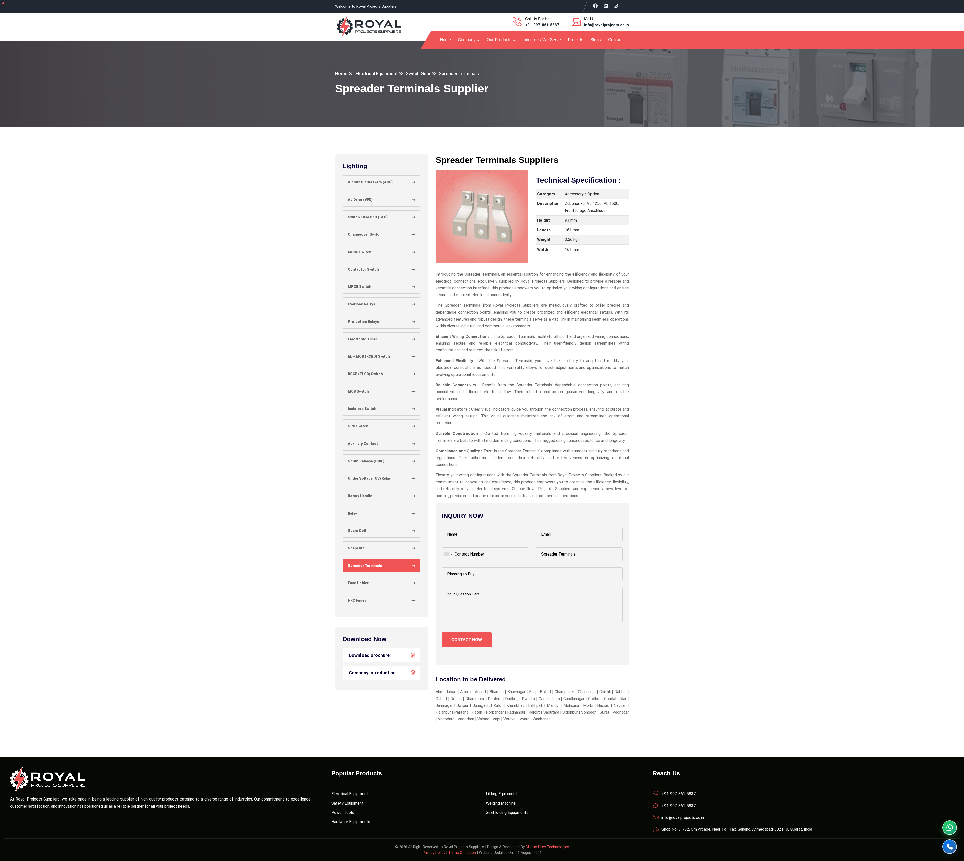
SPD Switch (358, 426)
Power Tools (342, 812)
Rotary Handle (360, 496)
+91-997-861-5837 (542, 25)
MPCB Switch (359, 287)
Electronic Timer (362, 339)
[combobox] (448, 554)
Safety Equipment (347, 803)
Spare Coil (357, 531)
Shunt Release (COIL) (366, 461)
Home (445, 39)
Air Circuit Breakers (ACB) (370, 182)
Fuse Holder (358, 583)
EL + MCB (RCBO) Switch (369, 356)
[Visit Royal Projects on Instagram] (616, 5)
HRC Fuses (357, 600)
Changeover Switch (365, 234)
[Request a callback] (949, 846)
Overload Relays (361, 304)
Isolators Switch (362, 409)
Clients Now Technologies (547, 847)
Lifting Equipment (501, 793)
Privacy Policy (434, 852)
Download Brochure (369, 655)
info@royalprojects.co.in (606, 25)
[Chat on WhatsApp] (949, 827)
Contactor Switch (363, 269)
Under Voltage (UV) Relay (369, 478)
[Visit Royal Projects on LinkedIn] (606, 5)
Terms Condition (462, 852)
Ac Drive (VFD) (360, 200)
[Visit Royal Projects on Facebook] (595, 5)
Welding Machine (501, 803)
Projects (575, 39)
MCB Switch (358, 391)
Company (467, 39)
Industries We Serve (541, 39)
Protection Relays (363, 322)
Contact (615, 39)
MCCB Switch (359, 252)
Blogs (595, 39)
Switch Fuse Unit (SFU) (368, 217)
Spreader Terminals (365, 566)
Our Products (499, 39)
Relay (352, 513)
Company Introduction (372, 672)
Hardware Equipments (350, 821)
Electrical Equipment (377, 73)
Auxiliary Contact (363, 444)
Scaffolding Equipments (507, 812)
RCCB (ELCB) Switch (365, 374)
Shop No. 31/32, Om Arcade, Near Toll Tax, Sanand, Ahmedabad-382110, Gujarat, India (736, 829)
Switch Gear (418, 73)
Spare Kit (356, 548)
